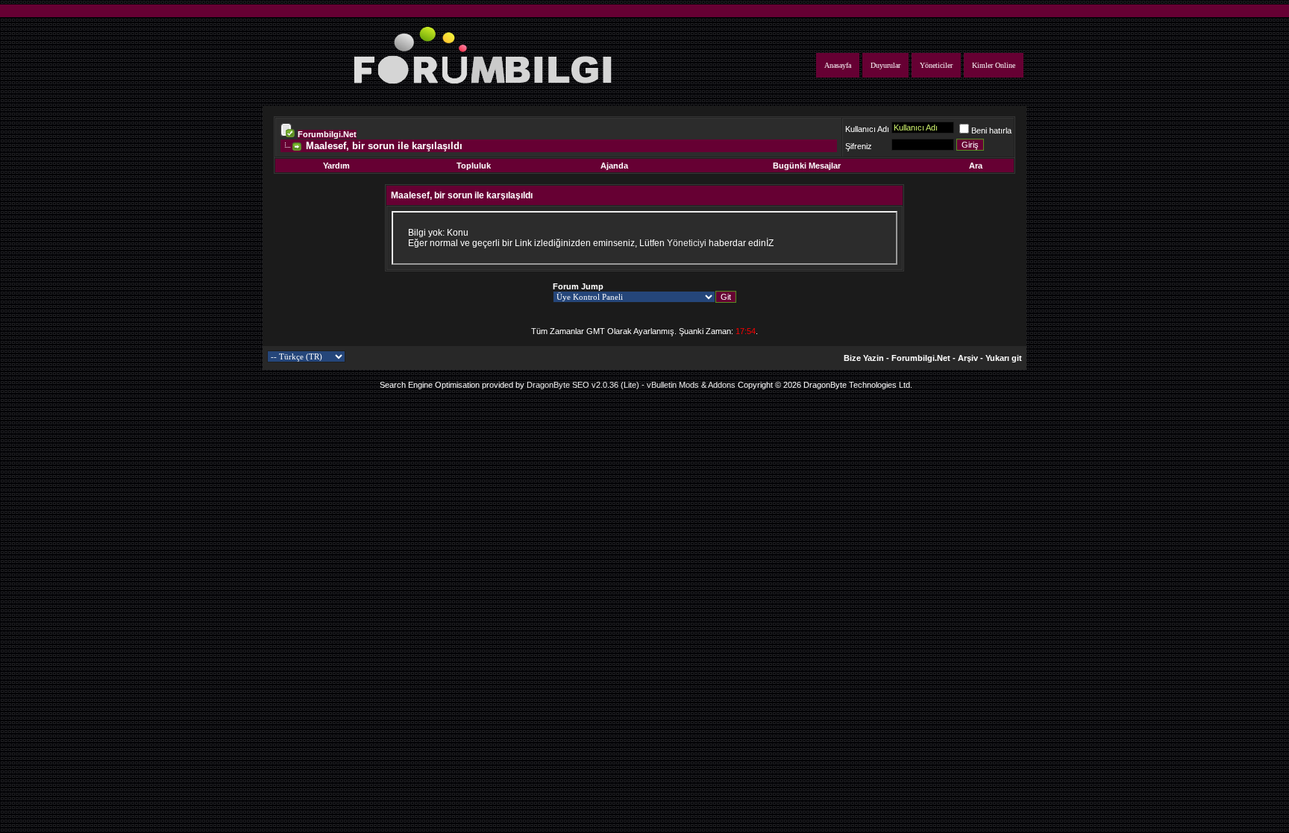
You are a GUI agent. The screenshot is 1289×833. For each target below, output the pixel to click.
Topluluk (474, 165)
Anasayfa (837, 65)
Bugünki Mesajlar (807, 165)
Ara (975, 165)
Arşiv (968, 357)
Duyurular (885, 65)
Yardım (336, 165)
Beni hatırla (991, 130)
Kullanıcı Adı (867, 129)
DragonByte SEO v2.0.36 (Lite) (583, 384)
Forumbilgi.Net (327, 134)
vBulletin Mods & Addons (691, 384)
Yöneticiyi (686, 243)
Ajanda (614, 165)
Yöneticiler (936, 65)
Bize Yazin (864, 357)
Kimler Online (993, 65)
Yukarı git (1003, 357)
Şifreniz (858, 146)
